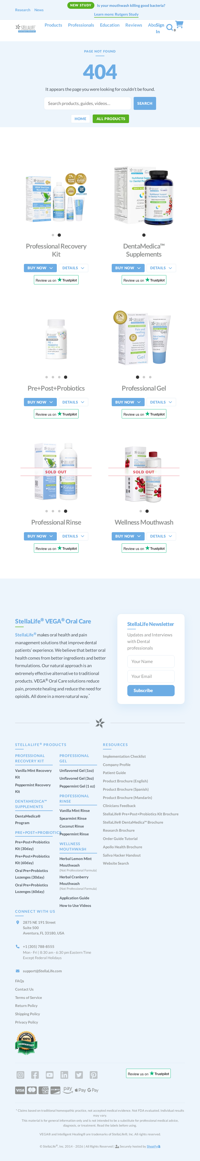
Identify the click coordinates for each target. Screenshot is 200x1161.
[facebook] (35, 1075)
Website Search (116, 863)
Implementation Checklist (124, 756)
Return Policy (26, 1005)
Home (80, 118)
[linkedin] (64, 1075)
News (39, 10)
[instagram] (20, 1075)
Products (53, 25)
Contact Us (24, 989)
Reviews (133, 25)
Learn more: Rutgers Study (116, 14)
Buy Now (37, 268)
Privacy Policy (26, 1022)
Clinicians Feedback (119, 805)
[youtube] (49, 1075)
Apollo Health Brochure (122, 847)
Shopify (152, 1146)
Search (144, 103)
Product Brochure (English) (125, 781)
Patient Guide (114, 772)
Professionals (81, 25)
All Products (111, 118)
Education (110, 25)
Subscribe (143, 690)
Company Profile (116, 764)
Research (22, 10)
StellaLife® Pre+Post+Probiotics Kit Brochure (141, 814)
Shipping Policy (27, 1014)
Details (70, 268)
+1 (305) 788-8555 (38, 946)
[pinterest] (93, 1075)
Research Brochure (119, 830)
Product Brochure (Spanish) (126, 789)
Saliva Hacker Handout (122, 855)
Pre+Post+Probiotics (38, 832)
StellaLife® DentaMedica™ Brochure (133, 822)
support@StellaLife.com (42, 971)
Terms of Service (28, 997)
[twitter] (79, 1075)
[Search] (170, 28)
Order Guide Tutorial (120, 838)
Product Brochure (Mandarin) (127, 797)
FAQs (19, 981)
